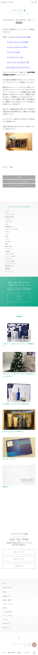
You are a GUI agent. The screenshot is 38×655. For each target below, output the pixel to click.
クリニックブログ (8, 615)
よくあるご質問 (7, 612)
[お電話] (32, 2)
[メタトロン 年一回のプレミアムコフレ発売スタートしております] (19, 371)
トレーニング (9, 271)
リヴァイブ (8, 219)
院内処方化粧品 (9, 217)
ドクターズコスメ (8, 604)
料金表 (19, 652)
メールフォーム (19, 299)
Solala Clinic (7, 2)
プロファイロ (9, 259)
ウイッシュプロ (9, 214)
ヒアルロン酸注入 (10, 261)
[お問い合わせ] (35, 2)
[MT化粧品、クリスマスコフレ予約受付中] (19, 401)
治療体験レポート (10, 227)
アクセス (26, 652)
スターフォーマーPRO (11, 229)
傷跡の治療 (8, 246)
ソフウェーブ (9, 249)
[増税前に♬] (19, 484)
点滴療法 (7, 251)
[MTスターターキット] (19, 457)
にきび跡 (7, 241)
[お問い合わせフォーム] (29, 645)
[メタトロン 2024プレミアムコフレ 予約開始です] (19, 341)
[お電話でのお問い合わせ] (25, 645)
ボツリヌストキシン (10, 263)
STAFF (33, 20)
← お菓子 (19, 177)
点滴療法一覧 (6, 596)
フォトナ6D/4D (9, 254)
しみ (6, 234)
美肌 (6, 244)
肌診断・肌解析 (7, 600)
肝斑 (6, 236)
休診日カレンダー (19, 559)
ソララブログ (17, 13)
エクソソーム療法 (10, 256)
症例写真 (7, 268)
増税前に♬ (6, 487)
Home (3, 652)
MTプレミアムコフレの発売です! (13, 431)
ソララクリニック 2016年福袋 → (19, 181)
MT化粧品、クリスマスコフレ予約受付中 (16, 404)
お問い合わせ (19, 566)
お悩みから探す (11, 652)
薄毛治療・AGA (9, 266)
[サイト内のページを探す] (34, 644)
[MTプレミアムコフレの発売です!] (19, 429)
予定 (6, 224)
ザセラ (7, 212)
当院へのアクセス (19, 552)
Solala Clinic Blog (19, 185)
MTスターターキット (9, 459)
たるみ (7, 231)
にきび (7, 239)
